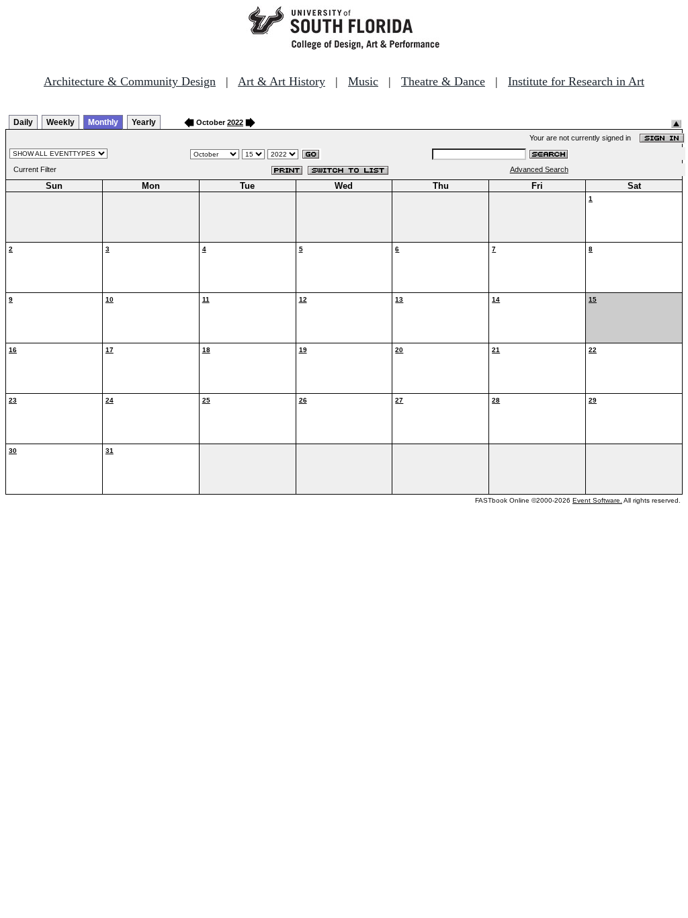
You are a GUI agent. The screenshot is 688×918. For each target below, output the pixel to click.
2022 (235, 122)
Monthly (103, 122)
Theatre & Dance (443, 81)
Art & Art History (281, 81)
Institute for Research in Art (576, 81)
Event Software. (597, 500)
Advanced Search (539, 169)
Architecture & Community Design (130, 81)
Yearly (144, 122)
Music (363, 81)
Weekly (60, 122)
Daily (23, 122)
